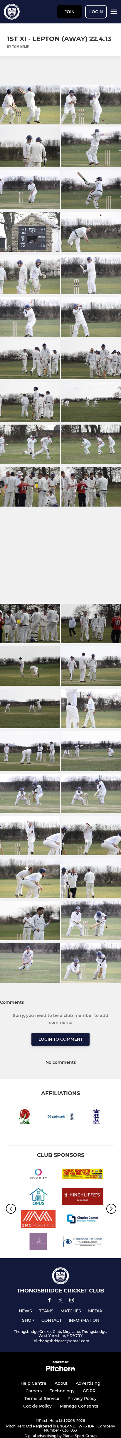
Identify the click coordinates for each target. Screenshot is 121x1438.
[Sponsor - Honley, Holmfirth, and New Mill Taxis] (82, 1175)
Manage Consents (79, 1406)
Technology (62, 1390)
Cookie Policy (37, 1406)
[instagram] (72, 1301)
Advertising (88, 1383)
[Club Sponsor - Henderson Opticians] (82, 1242)
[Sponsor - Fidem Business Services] (38, 1242)
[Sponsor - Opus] (38, 1197)
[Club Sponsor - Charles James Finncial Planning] (82, 1220)
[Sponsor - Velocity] (38, 1175)
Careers (34, 1390)
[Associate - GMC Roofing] (38, 1220)
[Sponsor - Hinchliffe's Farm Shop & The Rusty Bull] (82, 1197)
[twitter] (60, 1300)
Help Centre (33, 1383)
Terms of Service (41, 1398)
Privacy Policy (82, 1398)
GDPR (89, 1390)
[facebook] (49, 1301)
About (61, 1383)
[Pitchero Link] (60, 1370)
